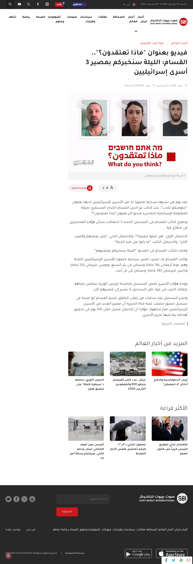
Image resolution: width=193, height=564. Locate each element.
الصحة (40, 17)
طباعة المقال (78, 188)
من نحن (30, 529)
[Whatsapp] (181, 560)
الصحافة (119, 17)
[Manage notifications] (8, 556)
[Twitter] (173, 560)
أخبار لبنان (181, 529)
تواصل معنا (13, 529)
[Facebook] (166, 560)
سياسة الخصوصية (75, 553)
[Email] (188, 560)
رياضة (26, 17)
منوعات (72, 17)
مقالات (102, 17)
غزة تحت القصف (152, 43)
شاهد (12, 17)
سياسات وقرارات (123, 529)
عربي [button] (128, 5)
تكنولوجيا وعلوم (90, 529)
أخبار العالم (132, 19)
